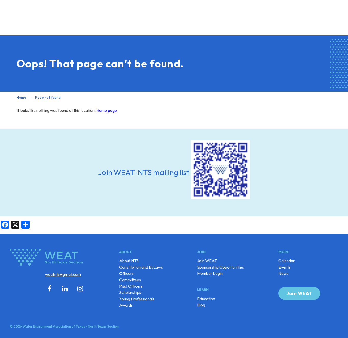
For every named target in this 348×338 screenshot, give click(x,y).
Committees (130, 279)
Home (21, 97)
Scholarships (130, 292)
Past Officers (131, 286)
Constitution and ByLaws (141, 267)
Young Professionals (136, 298)
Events (284, 267)
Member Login (210, 273)
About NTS (129, 260)
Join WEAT (207, 260)
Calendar (286, 260)
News (283, 273)
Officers (126, 273)
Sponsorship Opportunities (220, 267)
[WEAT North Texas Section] (47, 258)
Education (206, 298)
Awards (126, 305)
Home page (106, 110)
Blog (201, 304)
